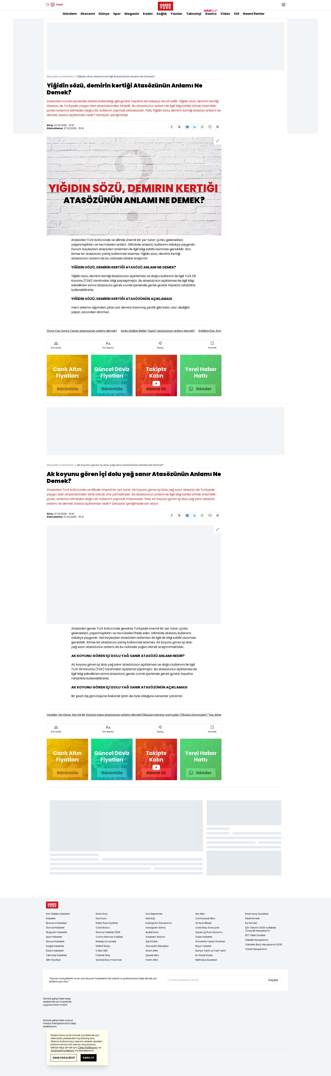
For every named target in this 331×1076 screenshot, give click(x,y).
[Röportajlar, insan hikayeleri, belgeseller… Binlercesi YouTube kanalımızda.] (156, 375)
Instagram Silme (155, 927)
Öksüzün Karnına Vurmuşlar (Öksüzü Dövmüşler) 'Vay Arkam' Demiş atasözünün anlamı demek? (206, 715)
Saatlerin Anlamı (155, 936)
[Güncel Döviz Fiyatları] (112, 375)
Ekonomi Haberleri (56, 923)
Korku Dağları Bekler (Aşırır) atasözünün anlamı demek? (158, 331)
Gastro (211, 14)
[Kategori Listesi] (283, 4)
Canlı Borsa (103, 927)
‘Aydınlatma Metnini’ (63, 1050)
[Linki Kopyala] (218, 127)
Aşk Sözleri (152, 941)
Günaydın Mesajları (157, 946)
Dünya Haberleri (55, 941)
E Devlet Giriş (103, 955)
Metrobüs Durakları (206, 959)
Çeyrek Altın (152, 955)
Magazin (132, 14)
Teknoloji (193, 14)
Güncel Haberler (55, 927)
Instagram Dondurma (159, 923)
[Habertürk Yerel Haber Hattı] (200, 375)
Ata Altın (200, 913)
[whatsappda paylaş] (202, 127)
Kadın (148, 14)
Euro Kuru (101, 918)
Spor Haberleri (54, 936)
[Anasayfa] (52, 905)
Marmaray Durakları (257, 913)
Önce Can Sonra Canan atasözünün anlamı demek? (82, 331)
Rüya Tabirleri (203, 946)
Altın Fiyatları (53, 959)
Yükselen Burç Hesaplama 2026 (263, 944)
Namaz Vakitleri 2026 (108, 932)
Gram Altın (152, 950)
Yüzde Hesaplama (256, 949)
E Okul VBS (102, 950)
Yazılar (176, 14)
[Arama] (47, 4)
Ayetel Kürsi (152, 932)
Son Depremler (154, 913)
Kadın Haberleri (55, 950)
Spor (117, 14)
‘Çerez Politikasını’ (88, 1047)
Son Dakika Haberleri (58, 913)
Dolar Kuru (102, 913)
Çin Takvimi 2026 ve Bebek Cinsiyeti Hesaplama (260, 929)
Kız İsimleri (251, 923)
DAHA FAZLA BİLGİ (64, 1057)
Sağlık (161, 14)
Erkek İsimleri (252, 918)
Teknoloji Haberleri (56, 955)
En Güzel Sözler (204, 955)
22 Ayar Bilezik (203, 923)
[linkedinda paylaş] (195, 127)
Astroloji (150, 918)
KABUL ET (88, 1057)
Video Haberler (203, 936)
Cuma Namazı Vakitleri (109, 936)
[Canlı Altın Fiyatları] (67, 375)
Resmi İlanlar (254, 14)
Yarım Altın (152, 959)
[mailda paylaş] (210, 127)
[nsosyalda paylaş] (187, 127)
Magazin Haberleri (56, 932)
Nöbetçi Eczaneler (106, 941)
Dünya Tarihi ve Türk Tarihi (210, 950)
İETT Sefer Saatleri (255, 935)
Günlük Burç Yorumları (109, 959)
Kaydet (273, 980)
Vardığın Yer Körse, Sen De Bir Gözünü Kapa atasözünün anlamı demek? (94, 715)
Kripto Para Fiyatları (107, 923)
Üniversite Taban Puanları (210, 941)
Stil (236, 14)
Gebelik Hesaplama (256, 940)
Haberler (51, 918)
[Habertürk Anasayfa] (165, 5)
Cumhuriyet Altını (205, 918)
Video (225, 14)
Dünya (104, 14)
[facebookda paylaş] (172, 127)
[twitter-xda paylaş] (179, 127)
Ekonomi (88, 14)
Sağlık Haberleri (55, 946)
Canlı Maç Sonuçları (207, 927)
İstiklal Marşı (103, 946)
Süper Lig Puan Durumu (208, 932)
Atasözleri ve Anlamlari (60, 76)
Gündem (70, 14)
